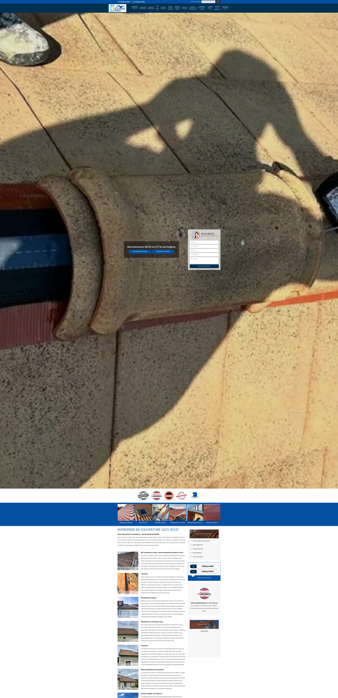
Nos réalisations (140, 251)
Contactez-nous (163, 251)
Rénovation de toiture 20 (151, 8)
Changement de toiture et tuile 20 (202, 8)
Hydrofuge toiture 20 (184, 8)
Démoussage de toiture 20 (143, 8)
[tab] (169, 279)
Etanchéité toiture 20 (163, 8)
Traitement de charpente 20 (225, 8)
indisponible (124, 2)
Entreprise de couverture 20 (134, 8)
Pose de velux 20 (157, 8)
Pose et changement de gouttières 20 (193, 8)
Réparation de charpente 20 (217, 8)
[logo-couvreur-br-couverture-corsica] (117, 8)
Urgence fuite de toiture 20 (170, 8)
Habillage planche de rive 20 (177, 8)
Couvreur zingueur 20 (209, 8)
